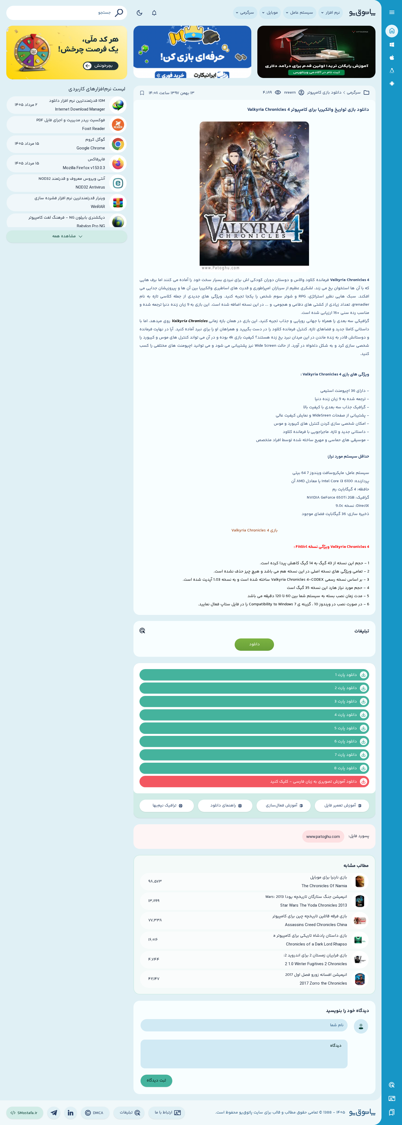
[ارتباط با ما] (391, 1098)
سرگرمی (354, 93)
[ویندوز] (391, 44)
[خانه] (391, 31)
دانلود (254, 644)
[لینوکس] (391, 70)
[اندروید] (391, 83)
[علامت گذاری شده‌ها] (392, 1112)
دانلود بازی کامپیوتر (324, 93)
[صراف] (66, 53)
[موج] (316, 53)
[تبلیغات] (392, 1085)
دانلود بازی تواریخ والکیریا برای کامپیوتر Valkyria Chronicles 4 (308, 109)
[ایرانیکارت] (192, 53)
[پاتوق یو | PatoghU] (362, 12)
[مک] (391, 57)
